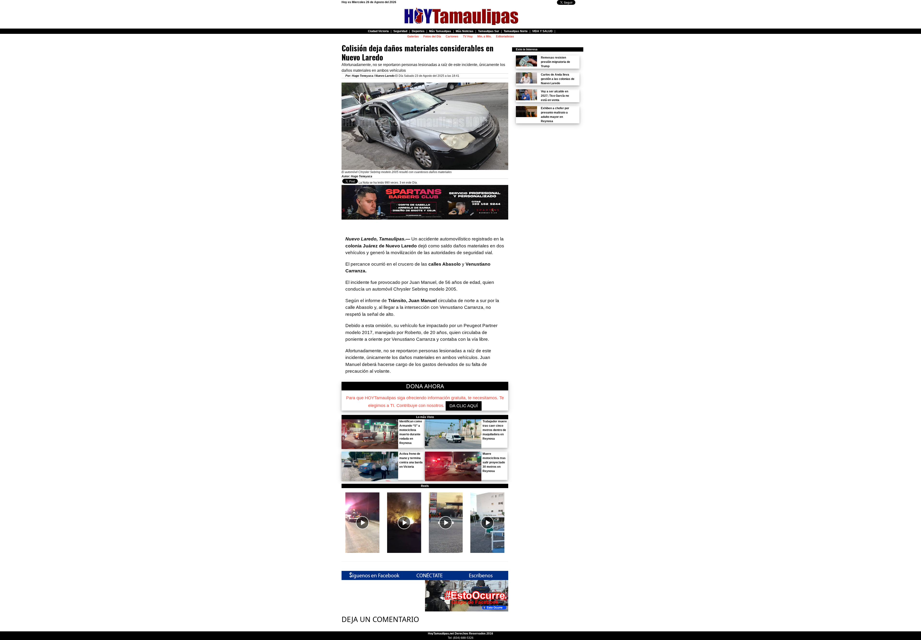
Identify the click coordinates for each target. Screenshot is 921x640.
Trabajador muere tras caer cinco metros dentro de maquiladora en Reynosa (495, 430)
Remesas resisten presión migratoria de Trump (555, 62)
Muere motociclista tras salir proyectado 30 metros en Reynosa (494, 462)
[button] (362, 522)
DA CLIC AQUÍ (463, 405)
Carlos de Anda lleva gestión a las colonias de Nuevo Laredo (557, 79)
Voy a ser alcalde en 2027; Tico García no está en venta (555, 96)
